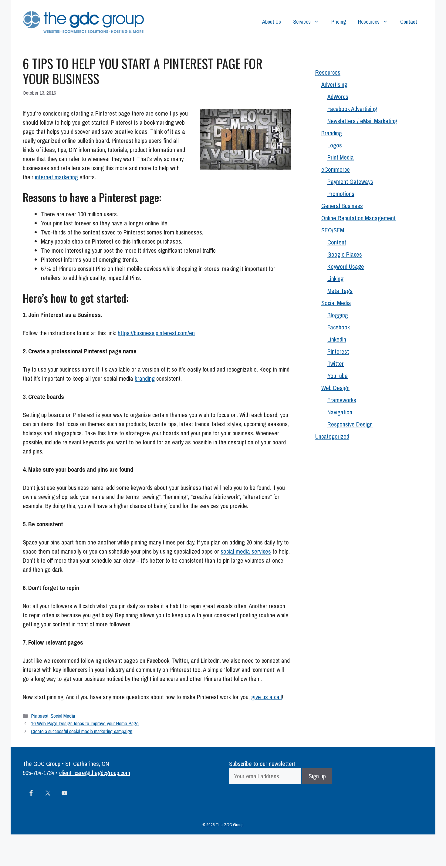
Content (336, 242)
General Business (342, 206)
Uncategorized (332, 436)
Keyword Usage (345, 266)
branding (145, 378)
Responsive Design (350, 424)
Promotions (340, 194)
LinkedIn (336, 339)
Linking (335, 279)
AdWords (337, 97)
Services (302, 21)
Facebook (338, 327)
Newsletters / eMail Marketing (362, 121)
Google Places (344, 254)
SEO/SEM (332, 230)
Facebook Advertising (352, 109)
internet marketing (56, 177)
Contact (408, 21)
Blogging (337, 315)
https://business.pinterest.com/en (156, 333)
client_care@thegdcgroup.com (94, 773)
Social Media (63, 715)
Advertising (334, 84)
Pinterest (40, 715)
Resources (369, 21)
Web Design (335, 388)
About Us (271, 21)
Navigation (339, 412)
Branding (331, 133)
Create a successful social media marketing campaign (81, 731)
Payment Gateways (350, 181)
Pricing (338, 21)
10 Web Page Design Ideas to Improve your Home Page (85, 723)
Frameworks (341, 400)
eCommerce (335, 169)
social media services (246, 551)
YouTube (337, 376)
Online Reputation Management (358, 218)
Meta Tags (340, 291)
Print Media (340, 157)
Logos (334, 145)
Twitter (335, 363)
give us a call (266, 697)
